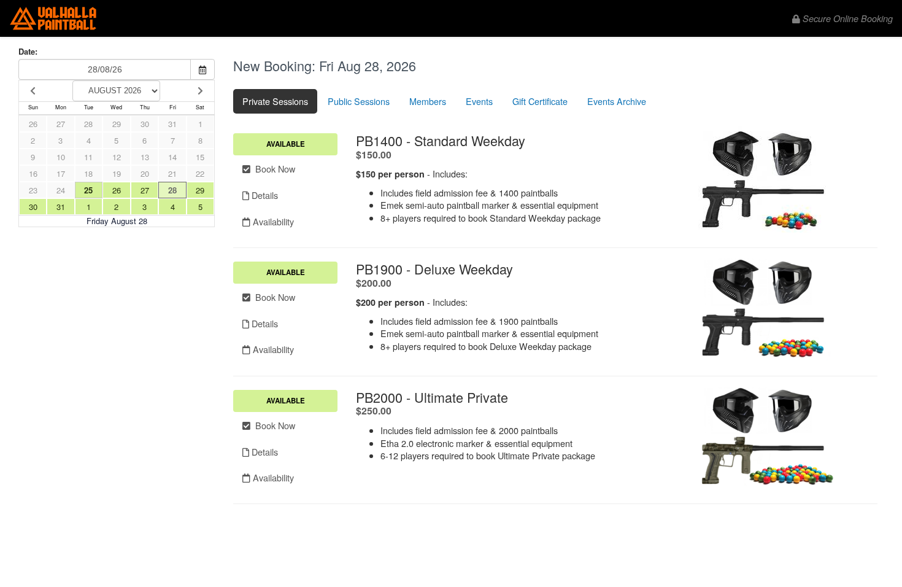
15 (200, 157)
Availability (272, 221)
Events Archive (616, 101)
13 (145, 157)
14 (172, 157)
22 (200, 173)
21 (172, 173)
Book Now (272, 168)
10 (60, 157)
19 (116, 173)
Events (479, 101)
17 (60, 173)
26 (33, 124)
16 (33, 173)
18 (88, 173)
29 (116, 124)
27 (60, 124)
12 (116, 157)
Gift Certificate (540, 101)
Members (427, 101)
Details (263, 195)
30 (145, 124)
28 (88, 124)
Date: (27, 51)
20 (145, 173)
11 (88, 157)
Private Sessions (275, 101)
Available (285, 144)
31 (172, 124)
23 (33, 190)
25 (88, 190)
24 (60, 190)
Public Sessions (359, 101)
